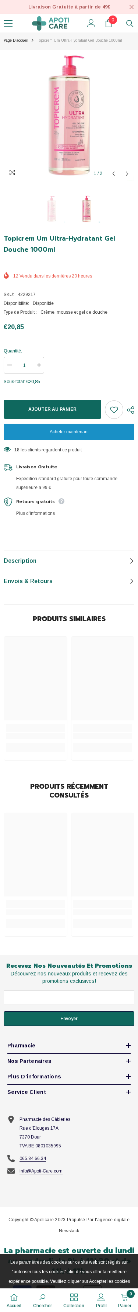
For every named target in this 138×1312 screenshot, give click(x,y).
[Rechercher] (129, 23)
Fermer (131, 7)
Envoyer (69, 1018)
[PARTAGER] (128, 410)
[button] (113, 173)
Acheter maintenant (69, 431)
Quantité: (13, 351)
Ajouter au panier (52, 409)
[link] (35, 736)
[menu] (8, 23)
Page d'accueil (16, 40)
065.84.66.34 (33, 1158)
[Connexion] (91, 23)
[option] (69, 115)
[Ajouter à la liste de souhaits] (114, 409)
